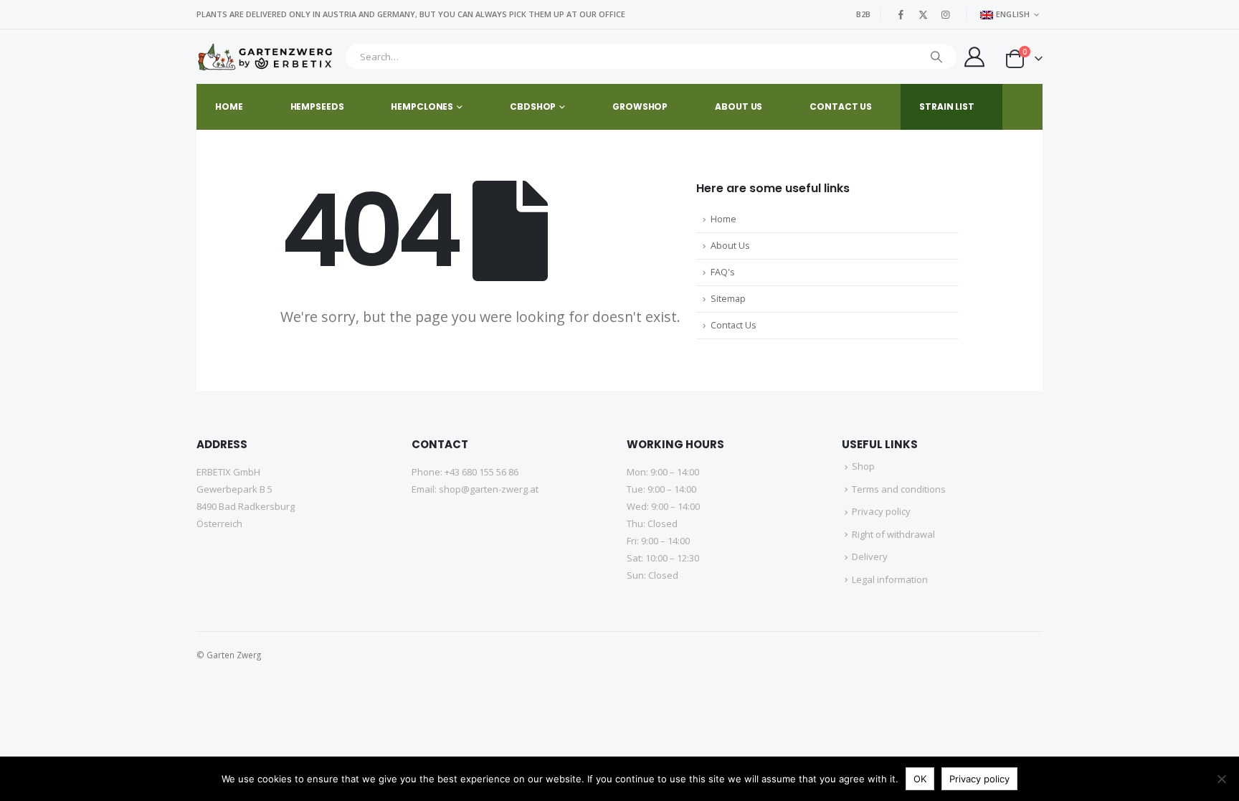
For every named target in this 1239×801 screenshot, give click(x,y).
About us (738, 106)
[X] (923, 14)
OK (919, 779)
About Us (730, 246)
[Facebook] (901, 14)
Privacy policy (881, 511)
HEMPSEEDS (317, 106)
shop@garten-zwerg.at (488, 489)
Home (229, 106)
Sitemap (728, 299)
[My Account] (974, 57)
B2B (863, 14)
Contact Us (733, 325)
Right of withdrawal (893, 534)
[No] (1221, 779)
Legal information (890, 579)
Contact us (841, 106)
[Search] (936, 56)
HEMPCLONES (422, 106)
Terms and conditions (899, 489)
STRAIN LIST (946, 106)
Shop (863, 466)
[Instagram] (945, 14)
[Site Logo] (267, 57)
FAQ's (723, 272)
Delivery (870, 556)
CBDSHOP (533, 106)
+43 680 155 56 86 (481, 471)
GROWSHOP (640, 106)
